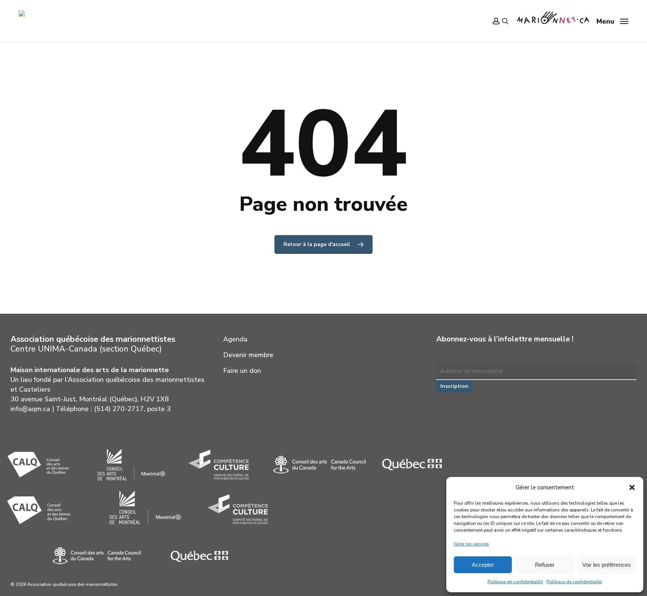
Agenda (235, 339)
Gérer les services (471, 544)
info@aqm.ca (30, 408)
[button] (632, 487)
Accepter (483, 565)
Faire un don (242, 370)
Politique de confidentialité (515, 582)
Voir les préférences (606, 565)
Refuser (545, 565)
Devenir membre (248, 354)
